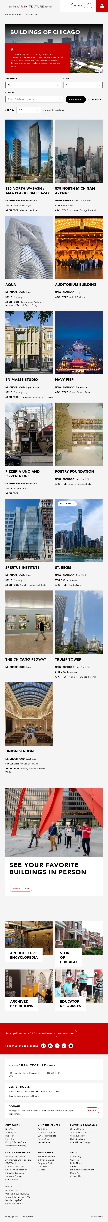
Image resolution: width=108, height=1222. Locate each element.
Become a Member (47, 1156)
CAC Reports (11, 1179)
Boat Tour (9, 1129)
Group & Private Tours (15, 1142)
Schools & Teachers (79, 1132)
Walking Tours (12, 1132)
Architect (11, 78)
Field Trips (10, 1139)
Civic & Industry (77, 1139)
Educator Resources (14, 1173)
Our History (75, 1156)
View (11, 1096)
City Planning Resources (16, 1169)
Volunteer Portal (97, 1217)
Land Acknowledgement (82, 1169)
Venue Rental (44, 1142)
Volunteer (42, 1166)
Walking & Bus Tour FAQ (17, 1194)
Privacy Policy (28, 1217)
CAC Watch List (12, 1163)
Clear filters (96, 99)
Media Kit (74, 1173)
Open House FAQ (14, 1203)
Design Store (44, 1139)
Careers (73, 1166)
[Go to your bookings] (102, 6)
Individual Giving (46, 1160)
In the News (76, 1163)
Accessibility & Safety (15, 1145)
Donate (41, 1169)
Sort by (9, 110)
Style (66, 78)
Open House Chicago (80, 1142)
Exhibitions (43, 1129)
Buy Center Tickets (47, 1136)
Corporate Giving (46, 1163)
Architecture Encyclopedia (18, 1160)
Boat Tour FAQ (12, 1190)
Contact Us (75, 1176)
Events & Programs (47, 1132)
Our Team (75, 1160)
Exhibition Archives (14, 1166)
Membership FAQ (14, 1200)
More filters (76, 99)
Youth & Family (77, 1136)
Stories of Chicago (14, 1176)
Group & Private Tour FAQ (17, 1197)
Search (9, 92)
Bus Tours (9, 1136)
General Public (77, 1129)
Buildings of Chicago (15, 1156)
